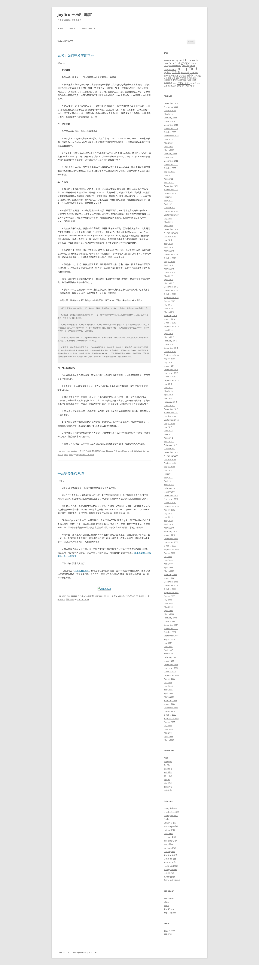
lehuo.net (185, 66)
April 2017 (168, 279)
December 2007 (171, 625)
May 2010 (168, 520)
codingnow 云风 (171, 815)
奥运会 (195, 78)
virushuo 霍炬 (170, 858)
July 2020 (168, 218)
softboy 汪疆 (169, 851)
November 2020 (171, 211)
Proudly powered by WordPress (84, 952)
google (185, 63)
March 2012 (169, 441)
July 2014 (168, 362)
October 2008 (170, 589)
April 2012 (168, 437)
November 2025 (171, 107)
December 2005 (171, 707)
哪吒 (169, 78)
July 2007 (168, 643)
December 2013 (171, 369)
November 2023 (171, 128)
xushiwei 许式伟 (171, 866)
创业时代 (83, 451)
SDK (135, 451)
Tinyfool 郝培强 (170, 855)
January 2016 (169, 319)
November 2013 (171, 373)
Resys (166, 905)
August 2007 (169, 639)
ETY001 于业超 (170, 822)
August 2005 (169, 722)
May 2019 (168, 243)
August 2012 (169, 423)
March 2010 (169, 527)
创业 (190, 75)
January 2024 (169, 121)
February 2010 (170, 531)
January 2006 (169, 704)
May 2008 (168, 607)
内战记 (183, 76)
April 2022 (168, 178)
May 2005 (168, 732)
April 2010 (168, 524)
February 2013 (170, 402)
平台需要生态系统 (71, 473)
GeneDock (122, 451)
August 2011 (169, 466)
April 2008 (168, 610)
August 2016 (169, 301)
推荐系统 (182, 80)
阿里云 (186, 85)
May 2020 (168, 222)
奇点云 (189, 78)
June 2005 (168, 729)
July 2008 (168, 599)
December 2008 (171, 581)
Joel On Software (174, 66)
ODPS (114, 595)
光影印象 (168, 761)
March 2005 (169, 740)
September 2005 (171, 718)
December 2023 (171, 125)
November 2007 (171, 628)
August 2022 (169, 171)
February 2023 (170, 153)
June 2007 (168, 646)
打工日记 (83, 595)
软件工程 (172, 85)
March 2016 (169, 312)
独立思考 (168, 783)
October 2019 (170, 236)
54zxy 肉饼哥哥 (170, 808)
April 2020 (168, 225)
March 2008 (169, 614)
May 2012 (168, 434)
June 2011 (168, 473)
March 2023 (169, 150)
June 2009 (168, 560)
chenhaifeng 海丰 (171, 812)
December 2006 (171, 664)
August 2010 (169, 509)
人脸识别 (194, 72)
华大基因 (197, 76)
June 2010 (168, 517)
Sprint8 (121, 595)
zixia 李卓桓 (169, 873)
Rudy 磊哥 (168, 844)
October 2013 (170, 376)
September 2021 (171, 193)
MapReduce (170, 69)
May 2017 (168, 276)
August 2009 (169, 553)
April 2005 (168, 736)
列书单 (167, 765)
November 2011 (171, 455)
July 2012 (168, 427)
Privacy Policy (88, 28)
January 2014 (169, 366)
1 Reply (61, 480)
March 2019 (169, 250)
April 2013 (168, 394)
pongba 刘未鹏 (170, 840)
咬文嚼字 (168, 772)
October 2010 (170, 502)
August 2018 (169, 261)
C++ (185, 60)
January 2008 (169, 621)
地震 (173, 78)
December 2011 (171, 452)
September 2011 (171, 463)
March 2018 (169, 268)
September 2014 (171, 355)
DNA (166, 63)
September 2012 (171, 419)
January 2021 (169, 207)
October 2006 (170, 671)
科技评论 (99, 451)
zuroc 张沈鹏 (169, 876)
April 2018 (168, 265)
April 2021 (168, 204)
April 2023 (168, 146)
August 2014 (169, 358)
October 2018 (170, 258)
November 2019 (171, 232)
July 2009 (168, 556)
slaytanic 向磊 (170, 848)
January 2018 (169, 272)
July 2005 (168, 725)
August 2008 (169, 596)
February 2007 (170, 657)
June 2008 (168, 603)
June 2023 (168, 139)
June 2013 (168, 387)
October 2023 (170, 132)
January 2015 (169, 344)
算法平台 (143, 595)
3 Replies (61, 63)
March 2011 (169, 484)
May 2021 (168, 200)
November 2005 (171, 711)
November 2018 (171, 254)
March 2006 (169, 696)
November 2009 (171, 542)
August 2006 (169, 679)
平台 (66, 454)
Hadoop (194, 63)
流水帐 (91, 451)
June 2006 (168, 686)
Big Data (179, 60)
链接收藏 (168, 790)
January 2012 (169, 448)
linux (192, 65)
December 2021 (171, 186)
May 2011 (168, 477)
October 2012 (170, 416)
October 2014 (170, 351)
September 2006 (171, 675)
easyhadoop (169, 898)
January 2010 (169, 535)
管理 (198, 83)
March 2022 (169, 182)
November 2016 (171, 290)
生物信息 (183, 83)
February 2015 (170, 340)
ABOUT (72, 28)
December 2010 (171, 495)
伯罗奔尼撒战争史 (172, 75)
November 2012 (171, 412)
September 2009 (171, 549)
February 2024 (170, 117)
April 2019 (168, 247)
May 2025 (168, 114)
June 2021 (168, 196)
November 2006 (171, 668)
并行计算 (168, 80)
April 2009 (168, 567)
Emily (166, 819)
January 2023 (169, 157)
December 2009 (171, 538)
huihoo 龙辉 (169, 830)
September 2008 (171, 592)
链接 (179, 85)
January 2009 (169, 578)
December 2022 (171, 160)
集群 (192, 85)
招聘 (175, 80)
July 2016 (168, 304)
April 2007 (168, 650)
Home (60, 28)
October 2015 (170, 322)
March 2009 (169, 571)
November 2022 (171, 164)
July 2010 (168, 513)
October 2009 (170, 545)
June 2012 (168, 430)
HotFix (108, 595)
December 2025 (171, 103)
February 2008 (170, 617)
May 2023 (168, 142)
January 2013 (169, 405)
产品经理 (185, 72)
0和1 (166, 758)
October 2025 (170, 110)
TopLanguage (170, 912)
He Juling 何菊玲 (171, 826)
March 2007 (169, 653)
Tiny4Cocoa (169, 909)
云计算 (60, 454)
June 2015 (168, 330)
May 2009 (168, 563)
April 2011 (168, 481)
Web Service (143, 451)
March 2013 (169, 398)
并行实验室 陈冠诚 (172, 880)
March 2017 (169, 283)
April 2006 (168, 693)
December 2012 (171, 409)
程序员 (193, 83)
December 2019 (171, 229)
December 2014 (171, 348)
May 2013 (168, 391)
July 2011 (168, 470)
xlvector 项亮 (170, 862)
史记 (165, 78)
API (115, 451)
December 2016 (171, 286)
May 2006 (168, 689)
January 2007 (169, 661)
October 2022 (170, 168)
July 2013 (168, 384)
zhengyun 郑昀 (170, 869)
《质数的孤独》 (81, 570)
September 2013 (171, 380)
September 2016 (171, 297)
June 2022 (168, 175)
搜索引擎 (191, 80)
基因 (177, 78)
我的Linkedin (170, 930)
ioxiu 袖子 (168, 833)
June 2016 (168, 308)
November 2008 (171, 585)
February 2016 (170, 315)
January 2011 (169, 491)
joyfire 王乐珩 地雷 (75, 14)
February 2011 (170, 488)
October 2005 (170, 714)
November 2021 (171, 189)
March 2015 (169, 337)
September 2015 (171, 326)
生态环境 (134, 595)
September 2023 (171, 135)
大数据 (183, 77)
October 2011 (170, 459)
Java (166, 65)
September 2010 (171, 506)
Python (167, 72)
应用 (71, 454)
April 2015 (168, 333)
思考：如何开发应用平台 (76, 55)
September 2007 (171, 635)
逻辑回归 (70, 599)
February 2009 (170, 574)
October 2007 (170, 632)
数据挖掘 (168, 83)
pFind (130, 451)
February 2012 (170, 445)
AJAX (173, 60)
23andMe (167, 60)
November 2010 (171, 499)
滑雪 (175, 83)
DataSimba (193, 60)
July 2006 (168, 682)
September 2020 (171, 214)
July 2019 (168, 240)
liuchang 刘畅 (170, 837)
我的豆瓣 (168, 934)
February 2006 (170, 700)
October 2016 (170, 294)
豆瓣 (166, 86)
